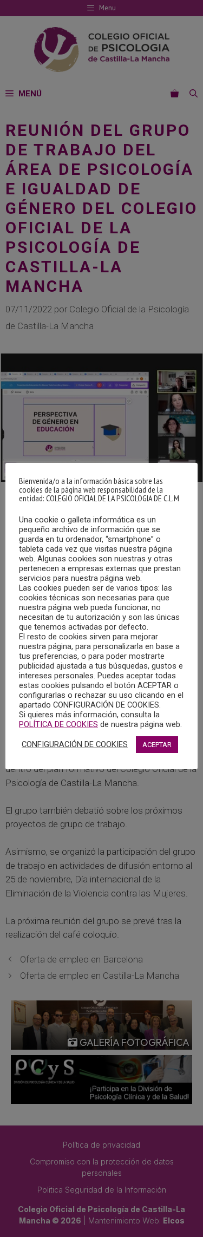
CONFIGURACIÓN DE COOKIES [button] (75, 744)
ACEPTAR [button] (157, 745)
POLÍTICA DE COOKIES (58, 724)
